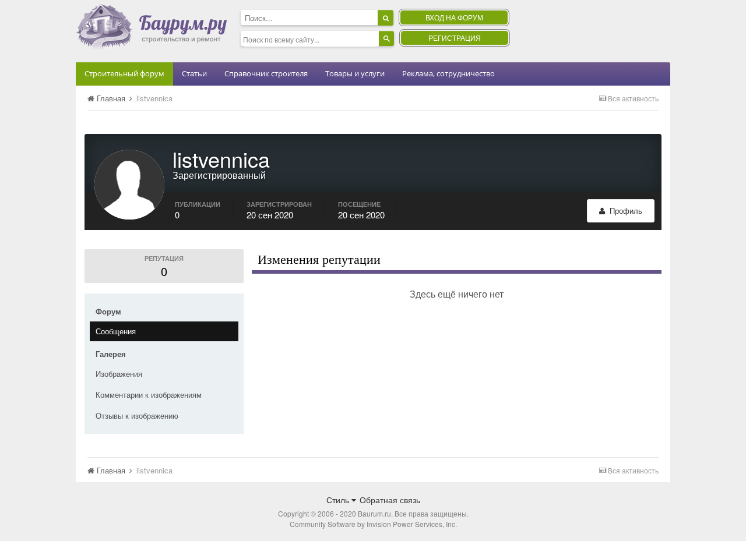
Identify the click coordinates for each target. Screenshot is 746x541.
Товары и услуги (355, 73)
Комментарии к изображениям (149, 394)
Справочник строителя (266, 73)
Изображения (119, 373)
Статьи (194, 73)
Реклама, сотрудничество (448, 73)
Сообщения (116, 331)
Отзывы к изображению (137, 415)
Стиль (338, 499)
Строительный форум (124, 73)
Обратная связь (390, 499)
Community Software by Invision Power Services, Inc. (373, 524)
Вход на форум (454, 17)
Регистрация (454, 38)
